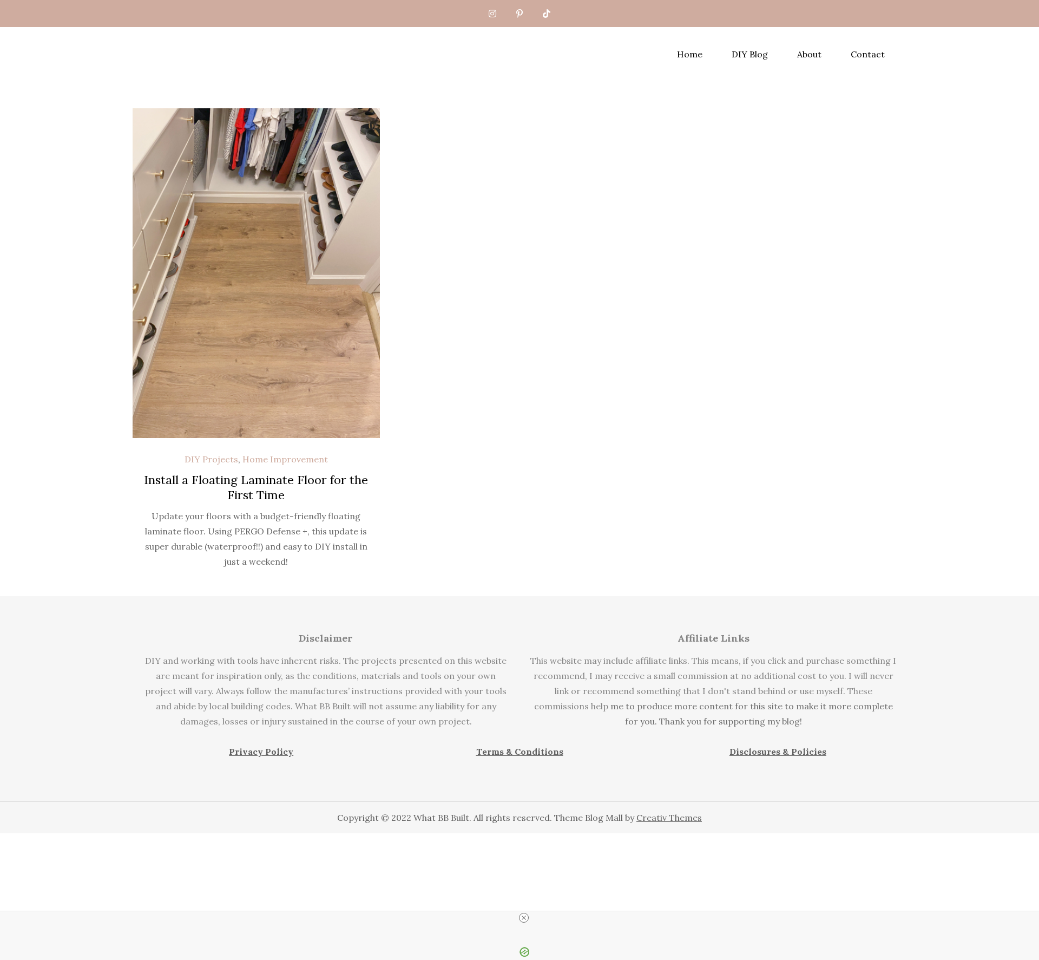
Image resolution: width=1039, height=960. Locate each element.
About (809, 54)
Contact (868, 54)
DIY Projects (211, 459)
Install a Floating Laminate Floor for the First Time (256, 487)
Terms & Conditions (519, 751)
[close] (524, 918)
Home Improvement (285, 459)
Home (689, 54)
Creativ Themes (669, 817)
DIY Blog (750, 54)
